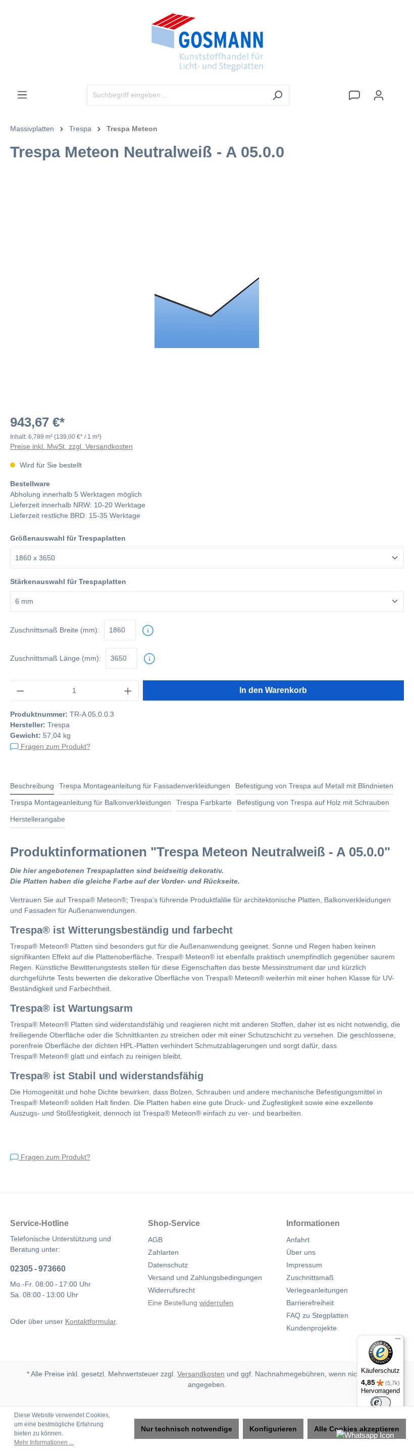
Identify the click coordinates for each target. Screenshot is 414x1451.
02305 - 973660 (38, 1268)
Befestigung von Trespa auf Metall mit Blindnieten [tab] (314, 786)
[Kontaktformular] (354, 95)
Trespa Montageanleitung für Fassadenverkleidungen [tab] (144, 786)
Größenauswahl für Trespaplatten (68, 538)
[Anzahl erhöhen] (128, 690)
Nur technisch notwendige (186, 1429)
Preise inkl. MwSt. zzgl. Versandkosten (71, 446)
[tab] (32, 786)
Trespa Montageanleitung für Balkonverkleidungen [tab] (90, 802)
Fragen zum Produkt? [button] (54, 746)
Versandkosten (201, 1374)
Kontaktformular (90, 1321)
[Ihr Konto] (379, 95)
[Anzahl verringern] (20, 690)
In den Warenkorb (273, 690)
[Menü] (22, 95)
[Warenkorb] (397, 90)
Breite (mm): (54, 630)
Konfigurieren (273, 1429)
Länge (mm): (55, 658)
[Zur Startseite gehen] (207, 42)
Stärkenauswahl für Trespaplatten (68, 581)
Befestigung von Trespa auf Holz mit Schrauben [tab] (313, 802)
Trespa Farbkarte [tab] (204, 802)
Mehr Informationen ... (44, 1442)
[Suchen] (277, 95)
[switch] (381, 1403)
